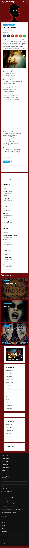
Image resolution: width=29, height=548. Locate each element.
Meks (16, 543)
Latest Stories (6, 326)
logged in (11, 179)
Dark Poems (6, 24)
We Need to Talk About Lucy (7, 491)
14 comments (19, 30)
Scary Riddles (9, 388)
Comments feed (5, 534)
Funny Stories (9, 402)
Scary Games (9, 433)
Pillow (14, 503)
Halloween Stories (7, 303)
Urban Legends (9, 373)
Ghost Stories (9, 376)
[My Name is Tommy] (14, 334)
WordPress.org (4, 537)
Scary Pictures (9, 436)
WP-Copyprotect (14, 547)
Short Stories (9, 391)
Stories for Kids (9, 382)
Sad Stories (8, 399)
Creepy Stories (9, 379)
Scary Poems (12, 24)
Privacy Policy (4, 516)
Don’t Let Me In (4, 488)
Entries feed (4, 531)
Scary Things (9, 439)
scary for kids (5, 30)
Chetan (8, 547)
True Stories (9, 385)
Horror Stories (9, 370)
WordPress (24, 543)
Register (3, 525)
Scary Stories (6, 280)
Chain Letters (9, 408)
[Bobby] (14, 311)
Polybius (11, 501)
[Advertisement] (14, 116)
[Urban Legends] (14, 288)
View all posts (6, 161)
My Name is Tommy (5, 486)
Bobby (2, 483)
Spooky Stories (9, 396)
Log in (2, 528)
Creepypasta (9, 405)
